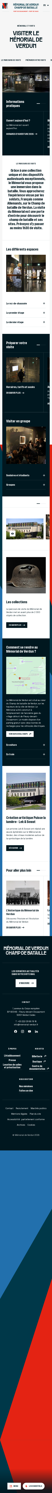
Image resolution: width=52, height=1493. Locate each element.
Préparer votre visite (36, 60)
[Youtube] (29, 1032)
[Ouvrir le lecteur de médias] (12, 533)
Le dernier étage (15, 322)
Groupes (10, 484)
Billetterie (37, 1056)
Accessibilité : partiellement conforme (25, 1119)
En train (10, 754)
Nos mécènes (26, 1086)
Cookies (31, 1125)
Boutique (37, 1061)
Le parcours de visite (11, 60)
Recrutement (22, 1108)
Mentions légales (19, 1114)
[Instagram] (22, 1032)
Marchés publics (39, 1108)
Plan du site (35, 1114)
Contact (9, 1108)
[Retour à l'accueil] (5, 6)
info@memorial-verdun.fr (26, 1024)
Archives (21, 1125)
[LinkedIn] (36, 1032)
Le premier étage (15, 312)
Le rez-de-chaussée (16, 303)
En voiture (11, 744)
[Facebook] (15, 1032)
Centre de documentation (37, 1067)
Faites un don (26, 1090)
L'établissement (12, 1055)
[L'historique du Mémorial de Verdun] (23, 893)
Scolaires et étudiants (17, 475)
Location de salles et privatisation (12, 1066)
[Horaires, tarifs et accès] (23, 369)
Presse (12, 1060)
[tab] (14, 1486)
